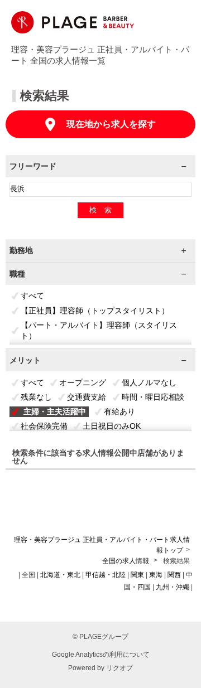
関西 (174, 575)
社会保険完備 (44, 425)
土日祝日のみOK (112, 425)
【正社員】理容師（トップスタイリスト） (95, 310)
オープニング (82, 382)
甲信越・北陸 (105, 575)
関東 (137, 575)
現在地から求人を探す (111, 124)
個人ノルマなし (149, 382)
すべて (32, 295)
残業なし (36, 397)
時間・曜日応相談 (153, 397)
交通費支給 (86, 397)
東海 (155, 575)
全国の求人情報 (126, 561)
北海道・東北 (60, 575)
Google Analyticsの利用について (101, 654)
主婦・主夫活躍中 (54, 411)
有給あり (119, 411)
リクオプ (119, 668)
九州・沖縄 (172, 587)
